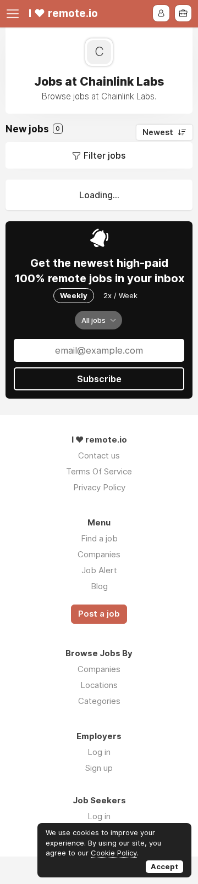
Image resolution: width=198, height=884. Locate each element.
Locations (99, 685)
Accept (164, 866)
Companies (99, 554)
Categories (99, 701)
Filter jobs (104, 155)
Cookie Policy (114, 852)
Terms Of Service (99, 471)
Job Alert (99, 570)
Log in (99, 752)
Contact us (99, 455)
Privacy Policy (99, 487)
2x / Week (120, 295)
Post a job (99, 614)
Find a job (99, 538)
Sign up (99, 768)
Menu (15, 13)
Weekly (73, 295)
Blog (99, 586)
